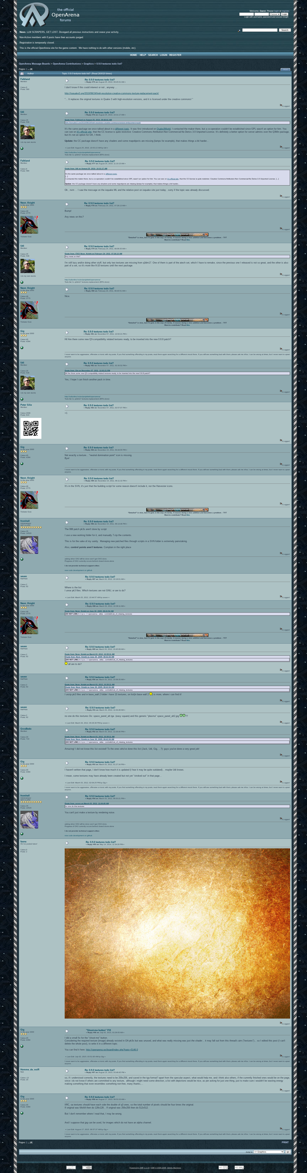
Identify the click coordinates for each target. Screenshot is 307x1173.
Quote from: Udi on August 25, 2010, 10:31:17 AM (86, 168)
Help (143, 55)
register (285, 11)
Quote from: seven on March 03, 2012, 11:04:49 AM (87, 803)
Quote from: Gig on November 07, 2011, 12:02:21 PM (87, 370)
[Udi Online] (21, 149)
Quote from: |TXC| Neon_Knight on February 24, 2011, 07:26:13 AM (93, 254)
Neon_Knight (27, 202)
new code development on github (78, 570)
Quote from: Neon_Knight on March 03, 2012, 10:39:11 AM (89, 654)
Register (175, 55)
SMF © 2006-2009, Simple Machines (166, 1168)
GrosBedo (25, 728)
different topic (122, 128)
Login (163, 55)
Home (133, 55)
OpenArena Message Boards (34, 63)
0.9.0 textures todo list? (109, 63)
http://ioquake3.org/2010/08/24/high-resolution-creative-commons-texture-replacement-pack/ (112, 93)
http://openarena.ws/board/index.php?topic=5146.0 (112, 1049)
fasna (23, 841)
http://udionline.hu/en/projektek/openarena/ (82, 152)
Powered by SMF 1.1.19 (139, 1168)
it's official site (84, 131)
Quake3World (164, 128)
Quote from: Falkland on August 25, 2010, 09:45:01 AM (88, 120)
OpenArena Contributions (67, 63)
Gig (22, 331)
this (188, 240)
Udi (22, 112)
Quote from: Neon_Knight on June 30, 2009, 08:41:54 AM (89, 611)
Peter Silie (26, 405)
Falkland (25, 79)
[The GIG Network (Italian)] (21, 348)
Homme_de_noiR (29, 1069)
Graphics (89, 63)
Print (285, 70)
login (276, 11)
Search (153, 55)
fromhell (25, 521)
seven (23, 576)
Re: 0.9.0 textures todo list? (100, 79)
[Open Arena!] (21, 560)
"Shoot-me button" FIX (98, 1030)
